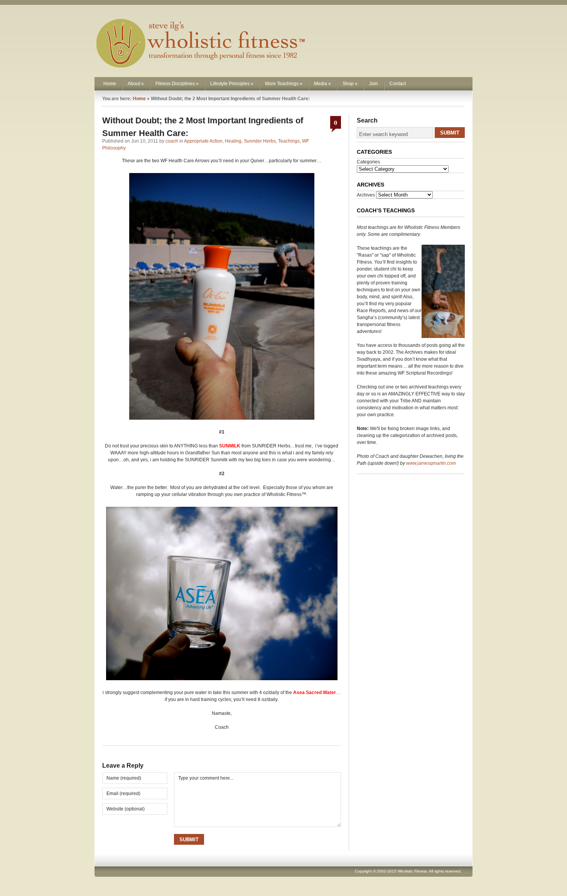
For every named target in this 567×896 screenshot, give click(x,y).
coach (171, 141)
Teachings (289, 141)
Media (322, 83)
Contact (398, 83)
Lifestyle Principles (231, 83)
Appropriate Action (203, 141)
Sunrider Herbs (260, 141)
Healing (233, 141)
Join (373, 83)
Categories (368, 162)
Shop (350, 83)
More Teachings (283, 83)
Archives (366, 195)
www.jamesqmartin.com (431, 463)
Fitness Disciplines (177, 83)
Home (109, 83)
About (136, 83)
